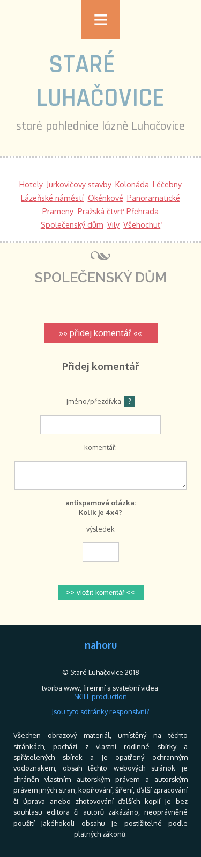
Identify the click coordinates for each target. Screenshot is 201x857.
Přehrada (142, 211)
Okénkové (105, 197)
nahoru (101, 645)
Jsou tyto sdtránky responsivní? (100, 711)
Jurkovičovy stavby (79, 184)
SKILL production (100, 696)
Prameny (57, 211)
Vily (113, 224)
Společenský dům (72, 224)
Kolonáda (132, 184)
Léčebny (167, 184)
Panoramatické (153, 197)
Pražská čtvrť (100, 211)
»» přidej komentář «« (100, 333)
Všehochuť (141, 224)
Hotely (31, 184)
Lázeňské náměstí (52, 197)
